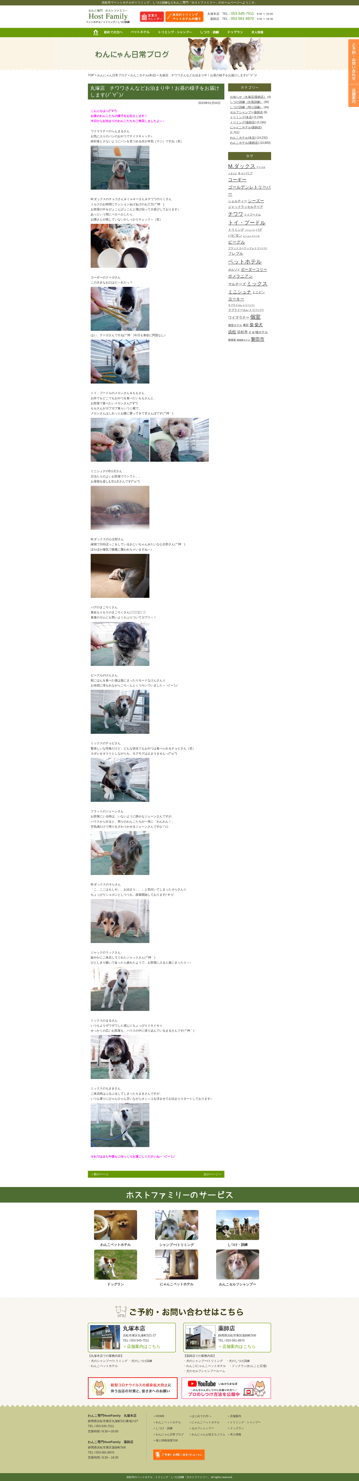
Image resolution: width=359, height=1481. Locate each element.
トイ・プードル (247, 223)
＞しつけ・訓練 (163, 1428)
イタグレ (232, 173)
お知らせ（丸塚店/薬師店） (248, 97)
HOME (97, 32)
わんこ (190, 1365)
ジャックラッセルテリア (245, 207)
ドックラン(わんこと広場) (249, 1365)
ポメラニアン (240, 276)
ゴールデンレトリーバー (249, 190)
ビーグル (236, 242)
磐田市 (257, 339)
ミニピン (258, 292)
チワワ (235, 214)
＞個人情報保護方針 (165, 1440)
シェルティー (237, 201)
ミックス (257, 283)
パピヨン (235, 235)
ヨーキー (236, 299)
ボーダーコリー (254, 269)
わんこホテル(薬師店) (244, 142)
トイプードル (252, 214)
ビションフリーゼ (251, 236)
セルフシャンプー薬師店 (246, 112)
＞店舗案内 (234, 1416)
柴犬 (258, 324)
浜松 (232, 331)
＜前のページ (100, 1174)
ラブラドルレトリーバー (241, 305)
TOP (91, 75)
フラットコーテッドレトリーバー (247, 248)
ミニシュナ (239, 291)
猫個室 (232, 339)
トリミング (236, 229)
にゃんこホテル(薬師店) (246, 127)
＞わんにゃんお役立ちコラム (207, 1434)
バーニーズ (250, 230)
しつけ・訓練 (209, 32)
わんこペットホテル (104, 1365)
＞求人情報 (234, 1434)
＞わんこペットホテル (167, 1422)
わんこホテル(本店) (243, 137)
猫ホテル (261, 332)
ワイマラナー (238, 317)
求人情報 (255, 32)
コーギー (237, 179)
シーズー (256, 201)
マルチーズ (237, 284)
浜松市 (242, 332)
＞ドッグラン (235, 1428)
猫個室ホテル (243, 340)
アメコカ (260, 167)
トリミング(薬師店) (243, 122)
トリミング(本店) (241, 117)
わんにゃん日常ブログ (112, 75)
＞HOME (158, 1416)
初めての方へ (113, 32)
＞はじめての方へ (200, 1416)
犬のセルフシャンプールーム (205, 1371)
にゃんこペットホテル (211, 1365)
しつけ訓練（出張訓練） (246, 102)
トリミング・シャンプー (176, 32)
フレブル (235, 254)
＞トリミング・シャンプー (244, 1422)
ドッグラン (234, 32)
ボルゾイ (234, 269)
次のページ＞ (213, 1174)
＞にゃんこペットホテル (204, 1422)
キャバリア (245, 173)
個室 (255, 317)
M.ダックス (242, 166)
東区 (246, 325)
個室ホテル (235, 325)
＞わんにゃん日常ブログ (168, 1434)
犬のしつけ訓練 (141, 1360)
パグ (259, 229)
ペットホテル (141, 32)
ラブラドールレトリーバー (246, 310)
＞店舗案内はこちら (142, 1346)
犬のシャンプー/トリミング (109, 1360)
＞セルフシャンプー (201, 1428)
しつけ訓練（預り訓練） (246, 107)
